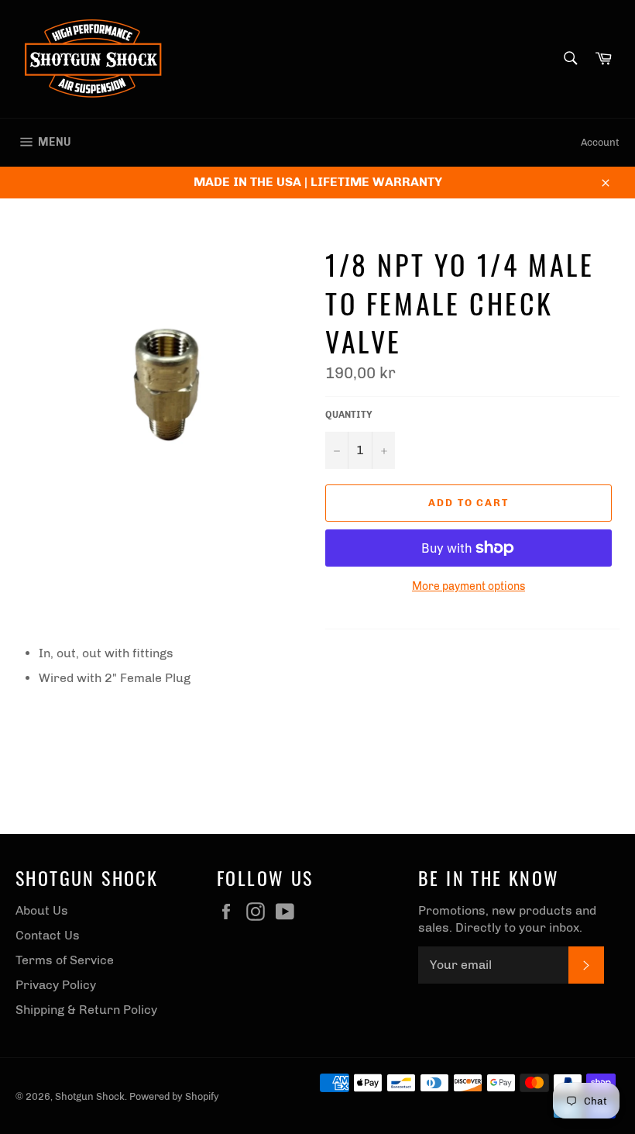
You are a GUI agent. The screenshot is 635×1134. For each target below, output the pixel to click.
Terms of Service (64, 960)
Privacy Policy (55, 984)
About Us (41, 910)
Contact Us (47, 935)
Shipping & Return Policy (86, 1009)
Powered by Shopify (174, 1096)
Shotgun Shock (90, 1096)
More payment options (468, 586)
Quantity (348, 414)
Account (600, 142)
